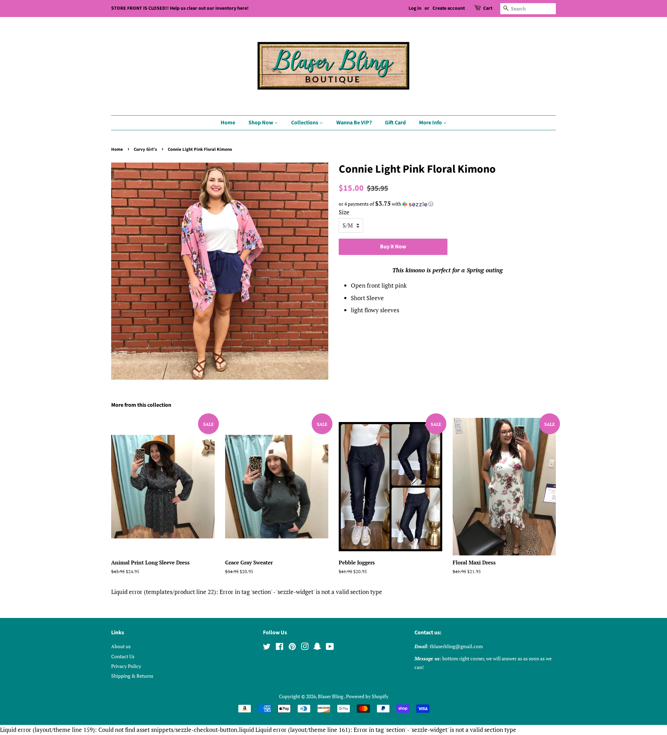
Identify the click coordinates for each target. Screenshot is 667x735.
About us (121, 646)
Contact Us (122, 656)
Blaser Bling (331, 696)
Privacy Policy (126, 666)
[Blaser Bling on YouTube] (330, 647)
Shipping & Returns (132, 675)
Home (228, 122)
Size (344, 212)
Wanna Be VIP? (354, 122)
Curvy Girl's (145, 149)
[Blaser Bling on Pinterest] (292, 647)
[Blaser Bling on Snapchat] (317, 647)
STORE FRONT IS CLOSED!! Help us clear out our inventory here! (180, 8)
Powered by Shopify (367, 696)
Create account (449, 8)
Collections (305, 122)
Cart (487, 8)
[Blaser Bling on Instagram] (304, 647)
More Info (431, 122)
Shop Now (261, 122)
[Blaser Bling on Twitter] (267, 647)
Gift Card (395, 122)
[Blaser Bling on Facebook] (279, 647)
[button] (447, 203)
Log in (415, 8)
